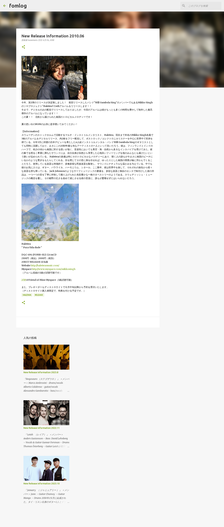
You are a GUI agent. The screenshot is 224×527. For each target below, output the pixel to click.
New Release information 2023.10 (41, 483)
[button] (23, 47)
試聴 (23, 279)
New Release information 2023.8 (40, 372)
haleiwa (27, 295)
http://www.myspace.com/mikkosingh (53, 269)
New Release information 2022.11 (41, 428)
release (39, 295)
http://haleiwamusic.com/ (45, 265)
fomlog (18, 6)
